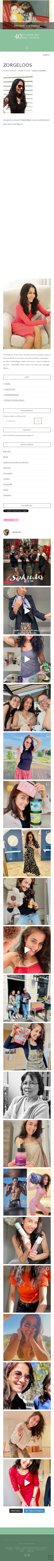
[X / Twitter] (29, 1555)
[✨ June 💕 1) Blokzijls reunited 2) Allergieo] (27, 707)
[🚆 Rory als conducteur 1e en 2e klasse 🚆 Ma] (27, 610)
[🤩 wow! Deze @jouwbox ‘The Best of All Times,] (27, 659)
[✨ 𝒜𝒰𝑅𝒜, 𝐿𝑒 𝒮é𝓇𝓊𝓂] (27, 1143)
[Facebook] (25, 1555)
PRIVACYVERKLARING (14, 400)
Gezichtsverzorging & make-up (15, 462)
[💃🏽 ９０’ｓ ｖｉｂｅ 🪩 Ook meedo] (27, 1482)
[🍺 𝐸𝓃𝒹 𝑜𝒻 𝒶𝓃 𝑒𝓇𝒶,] (27, 998)
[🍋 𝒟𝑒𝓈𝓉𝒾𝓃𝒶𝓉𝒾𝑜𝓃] (27, 804)
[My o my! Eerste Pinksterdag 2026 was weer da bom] (27, 949)
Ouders (6, 479)
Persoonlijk (7, 484)
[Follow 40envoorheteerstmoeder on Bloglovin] (11, 520)
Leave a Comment (38, 71)
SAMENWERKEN (12, 395)
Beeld (5, 457)
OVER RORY (10, 389)
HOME (7, 384)
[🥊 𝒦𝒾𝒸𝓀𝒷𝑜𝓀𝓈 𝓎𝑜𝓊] (27, 562)
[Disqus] (27, 161)
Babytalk (6, 451)
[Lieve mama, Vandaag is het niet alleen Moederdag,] (27, 1095)
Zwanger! (7, 495)
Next (48, 15)
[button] (27, 47)
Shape (5, 490)
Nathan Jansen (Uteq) (39, 1540)
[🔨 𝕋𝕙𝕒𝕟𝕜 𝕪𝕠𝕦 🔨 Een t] (27, 1434)
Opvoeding (7, 473)
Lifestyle (6, 468)
